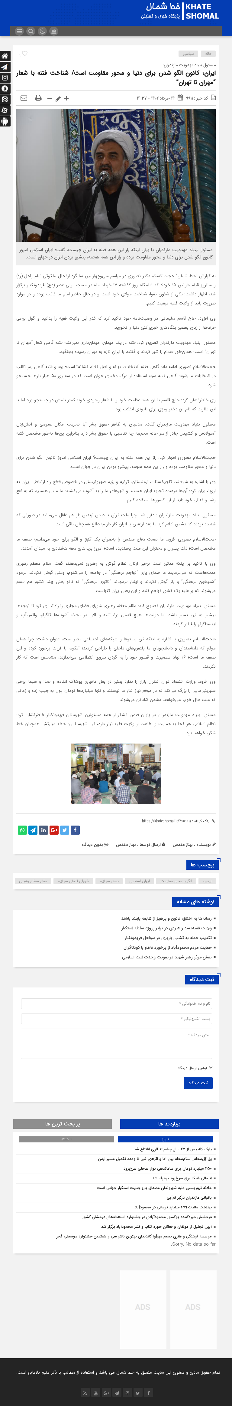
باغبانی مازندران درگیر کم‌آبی (189, 1197)
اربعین (207, 881)
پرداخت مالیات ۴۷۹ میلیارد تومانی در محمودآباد (173, 1207)
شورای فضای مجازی (73, 881)
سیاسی (188, 54)
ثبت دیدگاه (198, 1083)
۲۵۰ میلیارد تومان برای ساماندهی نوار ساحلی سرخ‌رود (168, 1168)
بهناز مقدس (126, 844)
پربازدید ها (169, 1124)
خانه (208, 54)
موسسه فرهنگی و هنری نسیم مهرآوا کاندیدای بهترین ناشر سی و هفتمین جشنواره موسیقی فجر (134, 1236)
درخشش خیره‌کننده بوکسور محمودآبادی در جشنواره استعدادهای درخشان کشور (147, 1217)
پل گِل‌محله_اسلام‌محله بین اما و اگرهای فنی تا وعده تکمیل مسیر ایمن (155, 1159)
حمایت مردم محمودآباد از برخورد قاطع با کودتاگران (168, 947)
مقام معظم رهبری (33, 881)
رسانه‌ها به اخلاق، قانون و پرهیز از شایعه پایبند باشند (166, 918)
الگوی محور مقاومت (176, 881)
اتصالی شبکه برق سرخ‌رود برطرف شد (182, 1178)
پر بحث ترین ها (62, 1124)
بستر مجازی (109, 881)
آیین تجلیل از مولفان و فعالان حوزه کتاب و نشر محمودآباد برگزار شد (156, 1227)
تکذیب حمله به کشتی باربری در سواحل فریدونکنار (168, 938)
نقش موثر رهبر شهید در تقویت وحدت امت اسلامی (167, 957)
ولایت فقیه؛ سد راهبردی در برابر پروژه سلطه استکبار (166, 928)
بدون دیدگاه (92, 844)
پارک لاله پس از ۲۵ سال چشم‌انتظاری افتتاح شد (173, 1149)
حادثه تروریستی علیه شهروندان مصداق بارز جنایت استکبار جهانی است (154, 1188)
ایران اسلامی (139, 881)
